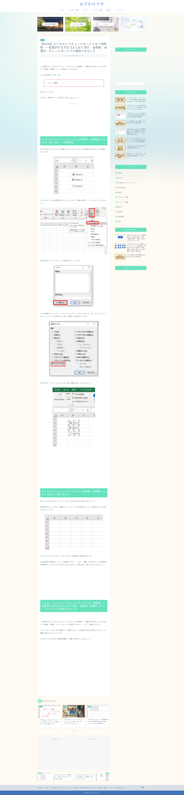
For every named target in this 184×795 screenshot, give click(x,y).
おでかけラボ (92, 3)
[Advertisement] (73, 118)
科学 (119, 221)
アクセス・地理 (74, 10)
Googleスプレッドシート (126, 183)
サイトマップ (120, 10)
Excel (85, 10)
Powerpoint (122, 187)
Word (119, 192)
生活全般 (121, 216)
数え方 (109, 10)
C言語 (120, 173)
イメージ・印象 (97, 10)
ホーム (62, 10)
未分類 (120, 212)
